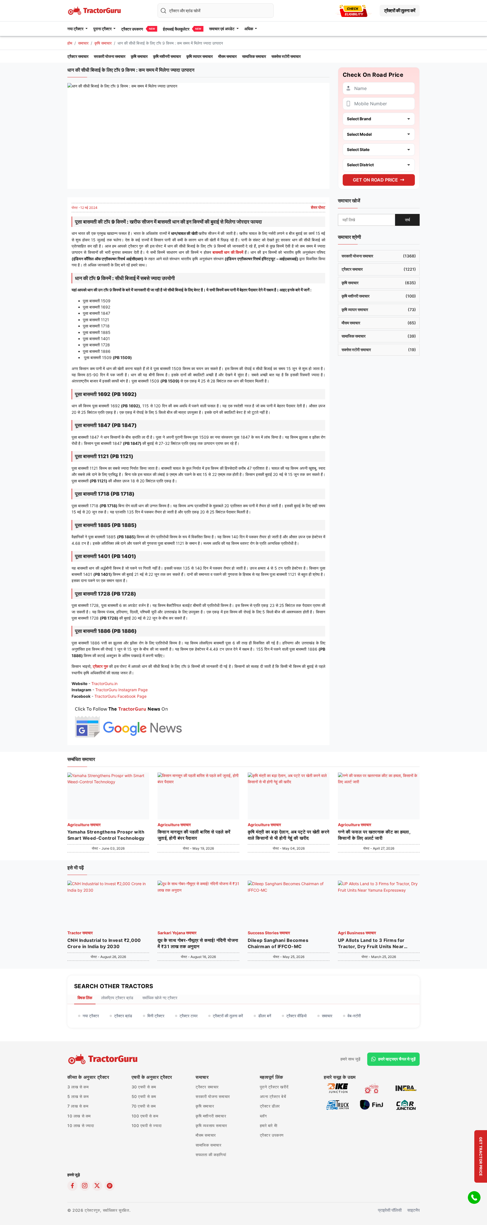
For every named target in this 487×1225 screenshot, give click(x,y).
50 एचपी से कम (144, 1096)
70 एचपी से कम (144, 1106)
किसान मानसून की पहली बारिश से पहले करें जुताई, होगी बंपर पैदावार (194, 835)
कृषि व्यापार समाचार (199, 56)
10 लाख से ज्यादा (80, 1125)
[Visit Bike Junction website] (337, 1087)
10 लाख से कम (79, 1116)
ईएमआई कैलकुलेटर (176, 29)
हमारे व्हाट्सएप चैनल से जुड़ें (397, 1058)
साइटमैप (413, 1210)
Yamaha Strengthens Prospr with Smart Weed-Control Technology (106, 835)
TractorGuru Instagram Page (121, 689)
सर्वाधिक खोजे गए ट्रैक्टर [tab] (159, 997)
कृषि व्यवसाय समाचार (211, 1125)
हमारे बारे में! (269, 1125)
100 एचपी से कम (145, 1116)
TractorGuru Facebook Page (120, 696)
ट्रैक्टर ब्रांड (123, 1015)
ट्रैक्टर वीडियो (296, 1015)
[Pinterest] (110, 1186)
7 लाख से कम (77, 1106)
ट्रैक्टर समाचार (77, 56)
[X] (97, 1186)
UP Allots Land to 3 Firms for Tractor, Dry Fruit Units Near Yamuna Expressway (371, 943)
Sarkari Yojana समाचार (177, 932)
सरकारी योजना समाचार (109, 56)
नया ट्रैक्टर (91, 1015)
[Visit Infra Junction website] (406, 1087)
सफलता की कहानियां (211, 1154)
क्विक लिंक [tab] (85, 997)
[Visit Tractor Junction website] (371, 1087)
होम (69, 43)
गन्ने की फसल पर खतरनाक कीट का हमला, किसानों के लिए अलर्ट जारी (374, 835)
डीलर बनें (264, 1015)
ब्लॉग (263, 1116)
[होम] (95, 10)
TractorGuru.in (104, 683)
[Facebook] (72, 1186)
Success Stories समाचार (269, 932)
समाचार (83, 43)
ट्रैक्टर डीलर (270, 1106)
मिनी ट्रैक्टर (155, 1015)
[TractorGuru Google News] (128, 721)
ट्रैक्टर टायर (189, 1015)
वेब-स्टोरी (354, 1015)
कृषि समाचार (103, 43)
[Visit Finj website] (371, 1104)
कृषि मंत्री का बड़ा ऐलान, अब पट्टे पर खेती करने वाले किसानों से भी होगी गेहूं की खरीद (288, 835)
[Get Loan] (353, 10)
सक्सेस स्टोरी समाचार (286, 56)
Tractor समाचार (80, 932)
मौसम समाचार (227, 56)
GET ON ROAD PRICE (375, 179)
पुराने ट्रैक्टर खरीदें (274, 1086)
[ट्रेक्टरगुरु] (103, 1059)
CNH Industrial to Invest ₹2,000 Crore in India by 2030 (104, 943)
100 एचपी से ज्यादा (147, 1125)
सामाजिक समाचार (254, 56)
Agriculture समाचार (84, 824)
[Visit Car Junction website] (406, 1104)
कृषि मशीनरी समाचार (167, 56)
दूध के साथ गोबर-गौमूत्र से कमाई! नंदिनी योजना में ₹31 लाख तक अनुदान (198, 943)
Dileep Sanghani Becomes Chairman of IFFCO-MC (278, 943)
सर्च (407, 219)
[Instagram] (85, 1186)
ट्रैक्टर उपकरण (132, 29)
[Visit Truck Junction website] (337, 1104)
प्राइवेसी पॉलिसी (390, 1210)
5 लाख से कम (77, 1096)
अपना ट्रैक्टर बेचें (273, 1096)
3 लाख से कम (77, 1086)
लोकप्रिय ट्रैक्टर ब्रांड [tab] (117, 997)
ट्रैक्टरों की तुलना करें (399, 10)
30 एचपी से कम (144, 1086)
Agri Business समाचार (357, 932)
